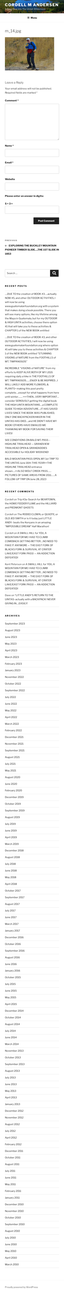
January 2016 (12, 970)
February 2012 (13, 1144)
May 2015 (10, 997)
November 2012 (14, 1117)
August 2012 (12, 1124)
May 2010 (10, 1251)
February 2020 (13, 790)
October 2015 (13, 977)
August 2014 (12, 1024)
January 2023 (13, 670)
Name (9, 145)
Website (10, 179)
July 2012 (10, 1130)
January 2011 (12, 1197)
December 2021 (14, 737)
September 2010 (15, 1224)
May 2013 (10, 1091)
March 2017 (12, 924)
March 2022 (12, 723)
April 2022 (11, 717)
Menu (34, 17)
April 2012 (11, 1137)
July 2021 (10, 763)
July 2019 (10, 823)
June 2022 (11, 703)
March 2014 (12, 1044)
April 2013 (11, 1097)
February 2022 (13, 730)
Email (9, 162)
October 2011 (12, 1157)
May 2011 (10, 1184)
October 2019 (13, 803)
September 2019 (15, 810)
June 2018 (11, 870)
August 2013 (12, 1070)
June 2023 (11, 637)
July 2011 (10, 1170)
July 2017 (10, 910)
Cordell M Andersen (32, 4)
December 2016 (14, 937)
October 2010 (13, 1217)
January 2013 (12, 1104)
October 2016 (13, 944)
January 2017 (12, 930)
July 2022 (10, 697)
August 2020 (12, 777)
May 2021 (10, 770)
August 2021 (12, 757)
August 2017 (12, 904)
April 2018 (11, 884)
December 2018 (14, 850)
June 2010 (11, 1244)
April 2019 (11, 837)
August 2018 (12, 857)
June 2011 (10, 1177)
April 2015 (11, 1004)
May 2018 (10, 877)
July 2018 (10, 863)
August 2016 (12, 957)
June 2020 (11, 783)
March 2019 (12, 844)
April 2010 (11, 1257)
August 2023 (12, 630)
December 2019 (14, 797)
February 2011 (13, 1191)
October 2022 (13, 683)
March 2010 (12, 1264)
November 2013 (14, 1050)
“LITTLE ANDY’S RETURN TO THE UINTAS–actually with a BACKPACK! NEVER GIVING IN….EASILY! (30, 599)
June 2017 (11, 917)
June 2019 (11, 830)
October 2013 (13, 1057)
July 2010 (10, 1237)
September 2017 (14, 897)
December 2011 (14, 1151)
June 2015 (11, 990)
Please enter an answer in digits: (24, 196)
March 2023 (12, 657)
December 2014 (14, 1010)
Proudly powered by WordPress (21, 1287)
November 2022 (14, 677)
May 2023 (11, 643)
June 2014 (11, 1037)
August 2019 (12, 817)
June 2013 (11, 1084)
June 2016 (11, 964)
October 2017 (13, 890)
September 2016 (15, 950)
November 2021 (14, 743)
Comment (12, 100)
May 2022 (10, 710)
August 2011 (12, 1164)
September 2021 (14, 750)
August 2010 (12, 1231)
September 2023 (15, 623)
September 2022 (15, 690)
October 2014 (13, 1017)
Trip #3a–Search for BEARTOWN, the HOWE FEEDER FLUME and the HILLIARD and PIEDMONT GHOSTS (31, 503)
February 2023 (13, 663)
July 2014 (10, 1030)
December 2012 (14, 1110)
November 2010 (14, 1211)
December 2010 (14, 1204)
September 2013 (15, 1064)
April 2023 (11, 650)
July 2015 (10, 984)
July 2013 (10, 1077)
